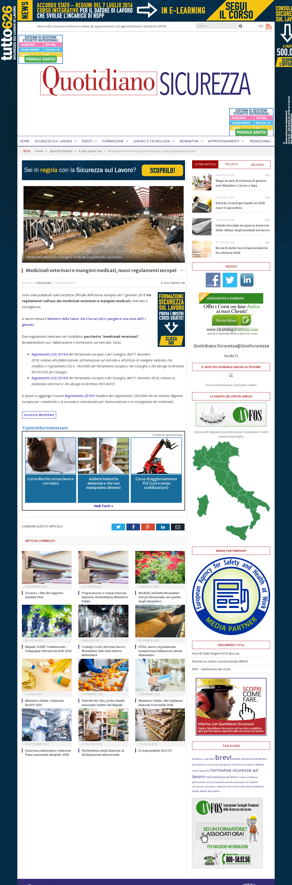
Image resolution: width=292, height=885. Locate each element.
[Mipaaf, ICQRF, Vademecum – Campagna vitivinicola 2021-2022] (47, 621)
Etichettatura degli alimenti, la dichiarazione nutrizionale (103, 752)
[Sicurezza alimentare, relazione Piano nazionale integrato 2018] (47, 725)
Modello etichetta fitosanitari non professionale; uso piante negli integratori (159, 597)
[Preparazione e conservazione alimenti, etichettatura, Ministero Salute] (103, 567)
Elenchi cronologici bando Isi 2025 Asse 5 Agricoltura (240, 205)
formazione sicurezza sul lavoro (211, 764)
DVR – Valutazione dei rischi (211, 669)
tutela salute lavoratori (206, 791)
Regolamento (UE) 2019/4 (49, 354)
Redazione (44, 283)
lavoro (260, 764)
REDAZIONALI (260, 141)
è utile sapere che (173, 283)
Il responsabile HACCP (155, 750)
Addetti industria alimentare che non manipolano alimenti (103, 483)
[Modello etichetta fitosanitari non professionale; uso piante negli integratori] (160, 567)
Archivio (257, 165)
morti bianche (200, 770)
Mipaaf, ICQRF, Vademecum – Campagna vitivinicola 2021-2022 (48, 649)
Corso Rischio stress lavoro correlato (50, 481)
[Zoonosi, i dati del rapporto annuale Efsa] (47, 567)
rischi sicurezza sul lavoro (221, 777)
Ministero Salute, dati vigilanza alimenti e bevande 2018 (160, 702)
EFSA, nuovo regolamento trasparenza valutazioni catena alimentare (160, 651)
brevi (223, 757)
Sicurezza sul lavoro (53, 141)
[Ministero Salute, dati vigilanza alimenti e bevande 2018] (160, 675)
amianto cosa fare (203, 758)
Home (24, 141)
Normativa (189, 141)
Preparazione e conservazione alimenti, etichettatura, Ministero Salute (105, 597)
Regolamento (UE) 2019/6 (49, 378)
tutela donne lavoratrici (251, 786)
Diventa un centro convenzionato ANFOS (220, 661)
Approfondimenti (223, 141)
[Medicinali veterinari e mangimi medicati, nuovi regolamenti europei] (103, 225)
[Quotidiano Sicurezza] (146, 84)
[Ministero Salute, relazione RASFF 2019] (47, 675)
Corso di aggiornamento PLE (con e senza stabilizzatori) (156, 483)
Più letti (231, 164)
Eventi (87, 141)
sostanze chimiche (227, 786)
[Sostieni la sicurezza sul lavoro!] (231, 735)
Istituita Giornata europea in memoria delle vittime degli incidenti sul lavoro (243, 227)
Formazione (112, 141)
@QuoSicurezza (253, 345)
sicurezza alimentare (39, 415)
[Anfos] (227, 867)
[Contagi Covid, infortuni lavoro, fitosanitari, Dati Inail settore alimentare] (103, 621)
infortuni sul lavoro (243, 764)
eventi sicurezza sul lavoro (249, 758)
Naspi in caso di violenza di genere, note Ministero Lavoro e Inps (241, 183)
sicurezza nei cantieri (246, 782)
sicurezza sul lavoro (204, 786)
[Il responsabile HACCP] (160, 725)
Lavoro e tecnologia (151, 141)
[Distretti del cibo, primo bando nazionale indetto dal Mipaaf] (103, 675)
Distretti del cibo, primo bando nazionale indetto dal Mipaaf (103, 702)
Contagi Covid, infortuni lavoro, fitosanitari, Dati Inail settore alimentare (104, 651)
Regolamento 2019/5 (79, 396)
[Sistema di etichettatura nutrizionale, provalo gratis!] (40, 61)
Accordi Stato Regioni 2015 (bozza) (215, 653)
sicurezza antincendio (219, 782)
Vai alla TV (231, 355)
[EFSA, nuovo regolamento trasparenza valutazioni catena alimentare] (160, 621)
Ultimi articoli (205, 164)
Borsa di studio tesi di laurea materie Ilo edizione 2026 (242, 250)
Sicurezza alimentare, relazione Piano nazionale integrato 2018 (48, 752)
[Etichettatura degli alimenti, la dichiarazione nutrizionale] (103, 725)
